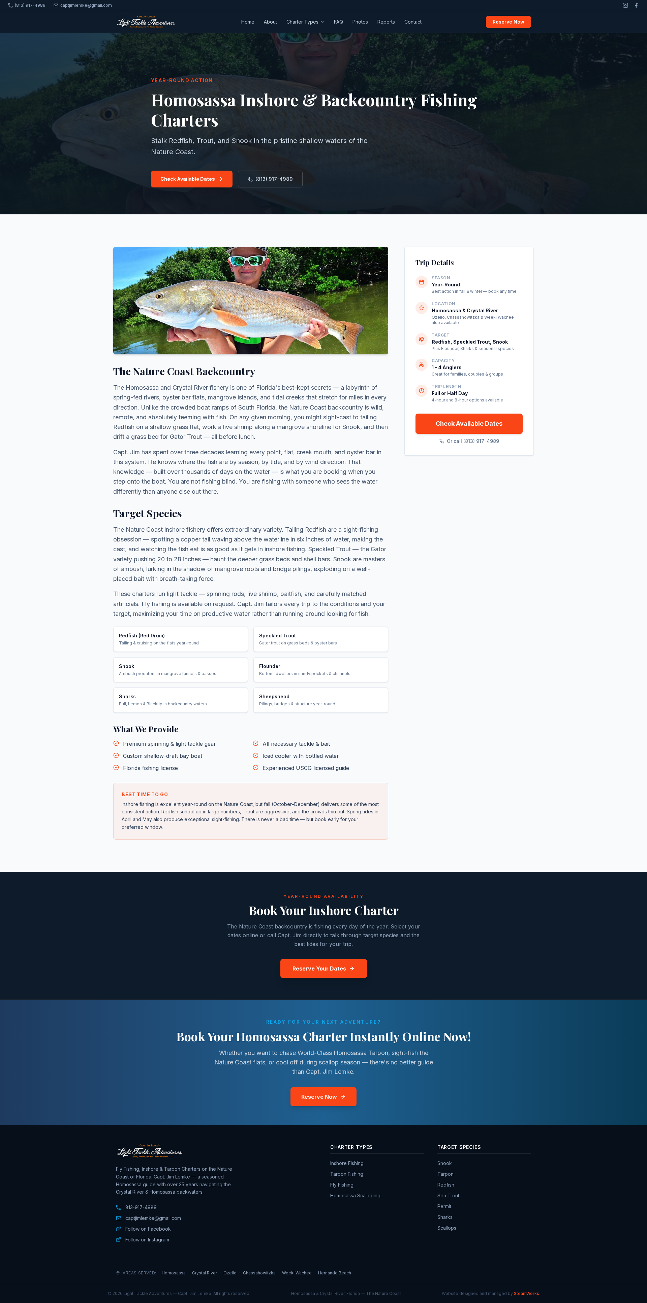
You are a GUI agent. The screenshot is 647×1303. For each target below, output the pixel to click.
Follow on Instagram (147, 1239)
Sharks (445, 1217)
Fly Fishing (341, 1185)
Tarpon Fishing (346, 1174)
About (270, 22)
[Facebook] (636, 5)
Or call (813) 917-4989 (473, 441)
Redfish (445, 1185)
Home (247, 22)
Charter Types (302, 22)
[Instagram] (625, 5)
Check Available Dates (187, 179)
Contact (413, 22)
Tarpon (445, 1174)
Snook (444, 1163)
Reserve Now (508, 22)
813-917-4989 (141, 1207)
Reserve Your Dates (319, 968)
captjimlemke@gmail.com (86, 5)
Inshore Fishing (347, 1163)
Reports (386, 22)
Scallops (446, 1228)
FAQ (338, 22)
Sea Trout (448, 1195)
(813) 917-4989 (30, 5)
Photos (360, 22)
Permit (444, 1206)
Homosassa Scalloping (355, 1195)
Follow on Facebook (148, 1229)
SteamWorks (526, 1293)
